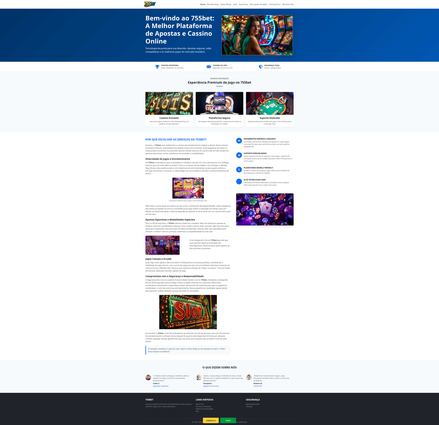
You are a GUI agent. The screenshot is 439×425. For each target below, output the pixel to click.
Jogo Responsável (252, 404)
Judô (235, 4)
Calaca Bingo (225, 4)
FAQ (197, 411)
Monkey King (212, 4)
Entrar (228, 420)
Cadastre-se (210, 420)
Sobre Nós (200, 404)
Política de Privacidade (204, 409)
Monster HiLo (288, 4)
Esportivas (243, 4)
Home (202, 4)
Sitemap (249, 406)
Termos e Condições (203, 406)
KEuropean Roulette (258, 4)
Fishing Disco (274, 4)
